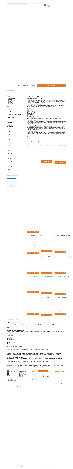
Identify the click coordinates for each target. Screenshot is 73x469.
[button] (51, 85)
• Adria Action (29, 108)
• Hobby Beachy (30, 109)
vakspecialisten (52, 133)
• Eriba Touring (29, 110)
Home (8, 92)
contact (30, 132)
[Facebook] (8, 371)
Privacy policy (47, 466)
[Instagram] (8, 374)
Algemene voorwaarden (54, 466)
